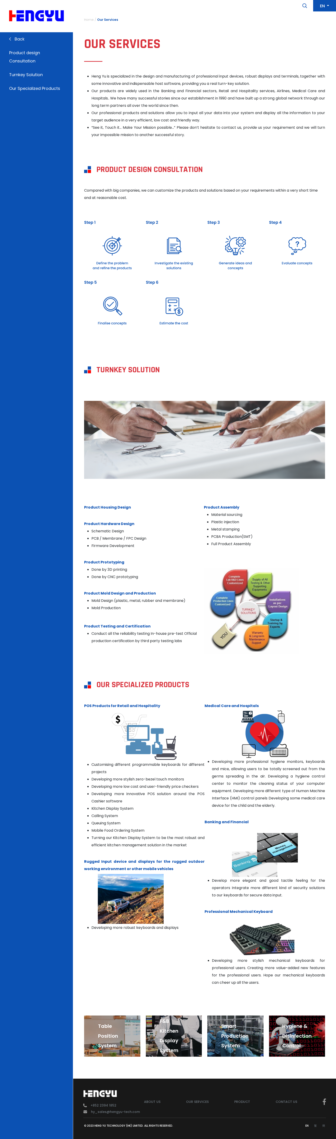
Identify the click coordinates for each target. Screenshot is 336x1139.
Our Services (107, 19)
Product (242, 1101)
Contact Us (286, 1101)
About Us (152, 1101)
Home (89, 19)
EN (307, 1126)
